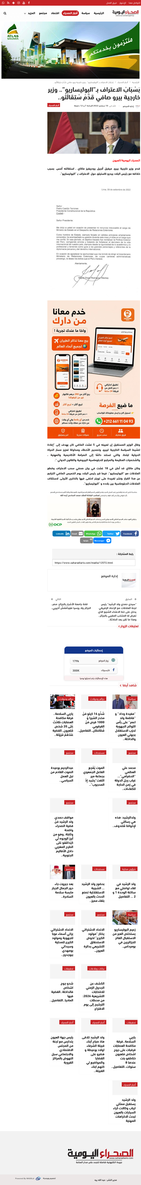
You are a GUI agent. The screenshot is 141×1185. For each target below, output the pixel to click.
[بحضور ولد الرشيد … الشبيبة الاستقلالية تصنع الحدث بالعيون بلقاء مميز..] (93, 872)
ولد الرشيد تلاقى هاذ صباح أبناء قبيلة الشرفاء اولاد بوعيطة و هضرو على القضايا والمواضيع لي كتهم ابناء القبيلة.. (93, 1054)
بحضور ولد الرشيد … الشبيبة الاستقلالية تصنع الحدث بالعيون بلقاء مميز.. (93, 891)
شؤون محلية (129, 869)
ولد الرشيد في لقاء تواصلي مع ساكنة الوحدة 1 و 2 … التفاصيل (124, 889)
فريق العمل (111, 2)
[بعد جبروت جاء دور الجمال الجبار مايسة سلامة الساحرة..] (62, 872)
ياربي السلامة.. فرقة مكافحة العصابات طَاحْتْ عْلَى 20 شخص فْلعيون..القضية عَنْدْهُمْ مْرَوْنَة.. (63, 723)
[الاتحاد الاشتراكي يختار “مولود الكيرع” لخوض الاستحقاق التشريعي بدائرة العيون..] (93, 917)
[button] (130, 533)
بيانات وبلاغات (96, 968)
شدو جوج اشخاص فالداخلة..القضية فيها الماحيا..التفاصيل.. (61, 991)
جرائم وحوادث (97, 698)
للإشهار (123, 2)
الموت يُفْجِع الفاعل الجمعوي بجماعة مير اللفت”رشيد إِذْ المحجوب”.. (93, 775)
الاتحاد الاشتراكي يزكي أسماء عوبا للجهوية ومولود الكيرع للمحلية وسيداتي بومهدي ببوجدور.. (62, 941)
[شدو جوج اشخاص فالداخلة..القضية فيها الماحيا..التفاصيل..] (62, 971)
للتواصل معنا (134, 2)
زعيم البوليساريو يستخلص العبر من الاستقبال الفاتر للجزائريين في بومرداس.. (124, 937)
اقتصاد (55, 12)
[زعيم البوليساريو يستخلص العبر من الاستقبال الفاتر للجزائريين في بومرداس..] (125, 917)
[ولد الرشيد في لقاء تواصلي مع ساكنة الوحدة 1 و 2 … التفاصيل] (125, 872)
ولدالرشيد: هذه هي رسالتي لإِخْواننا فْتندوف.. (124, 821)
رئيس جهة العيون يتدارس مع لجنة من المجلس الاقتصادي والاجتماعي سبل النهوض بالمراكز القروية (62, 1049)
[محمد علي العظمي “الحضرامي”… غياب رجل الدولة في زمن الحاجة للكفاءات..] (125, 755)
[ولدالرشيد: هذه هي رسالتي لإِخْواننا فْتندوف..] (125, 805)
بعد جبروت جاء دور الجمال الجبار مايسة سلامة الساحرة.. (62, 889)
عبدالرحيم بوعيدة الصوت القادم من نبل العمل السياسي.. (61, 773)
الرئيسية (99, 12)
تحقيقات (68, 968)
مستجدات (99, 752)
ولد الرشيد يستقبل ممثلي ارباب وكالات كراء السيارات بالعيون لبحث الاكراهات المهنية (124, 1109)
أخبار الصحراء (70, 12)
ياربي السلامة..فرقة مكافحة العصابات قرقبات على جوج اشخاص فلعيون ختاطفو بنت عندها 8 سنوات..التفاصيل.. (123, 1051)
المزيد (31, 12)
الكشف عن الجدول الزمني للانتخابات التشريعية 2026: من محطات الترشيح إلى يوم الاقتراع (93, 995)
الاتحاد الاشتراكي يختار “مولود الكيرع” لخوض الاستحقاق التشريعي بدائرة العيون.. (93, 939)
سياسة (86, 12)
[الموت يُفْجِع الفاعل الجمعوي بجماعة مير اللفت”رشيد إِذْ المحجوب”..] (93, 755)
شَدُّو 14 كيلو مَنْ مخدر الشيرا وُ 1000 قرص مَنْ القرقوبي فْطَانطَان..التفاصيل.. (91, 721)
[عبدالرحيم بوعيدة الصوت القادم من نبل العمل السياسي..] (62, 755)
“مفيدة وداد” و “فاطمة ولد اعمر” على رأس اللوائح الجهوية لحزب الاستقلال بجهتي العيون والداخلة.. (125, 726)
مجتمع (43, 12)
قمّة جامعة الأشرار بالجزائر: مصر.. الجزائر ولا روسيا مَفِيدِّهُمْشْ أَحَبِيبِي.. (71, 605)
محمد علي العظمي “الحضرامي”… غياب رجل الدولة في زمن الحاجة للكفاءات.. (125, 778)
